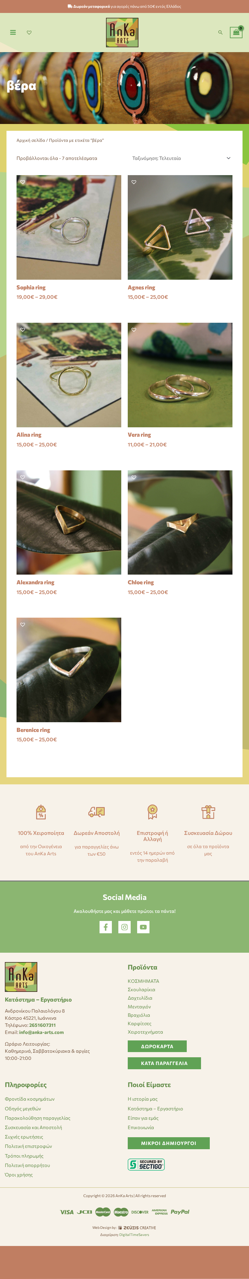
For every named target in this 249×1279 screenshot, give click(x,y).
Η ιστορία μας (143, 1099)
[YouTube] (143, 927)
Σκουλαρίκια (141, 989)
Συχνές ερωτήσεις (24, 1136)
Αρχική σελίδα (31, 140)
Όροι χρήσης (19, 1174)
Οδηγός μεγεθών (23, 1108)
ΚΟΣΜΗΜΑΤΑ (143, 981)
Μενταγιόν (139, 1006)
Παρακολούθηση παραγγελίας (37, 1118)
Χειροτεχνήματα (145, 1032)
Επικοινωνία (141, 1127)
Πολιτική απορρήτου (27, 1165)
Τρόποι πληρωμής (24, 1156)
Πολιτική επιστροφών (28, 1146)
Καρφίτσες (139, 1023)
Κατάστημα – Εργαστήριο (155, 1108)
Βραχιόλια (139, 1015)
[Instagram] (124, 927)
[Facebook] (106, 927)
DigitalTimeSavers (134, 1234)
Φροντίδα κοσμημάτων (29, 1099)
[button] (220, 32)
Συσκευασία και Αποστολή (33, 1127)
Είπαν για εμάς (143, 1118)
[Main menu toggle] (12, 32)
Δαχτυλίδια (140, 998)
